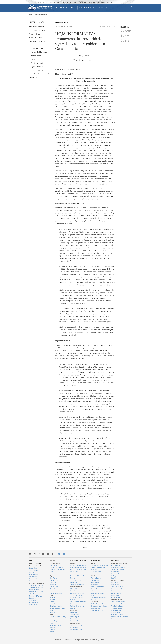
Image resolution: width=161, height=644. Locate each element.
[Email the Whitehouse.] (64, 554)
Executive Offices (76, 586)
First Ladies (115, 584)
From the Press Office (36, 583)
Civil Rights (53, 578)
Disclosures (33, 77)
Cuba (51, 572)
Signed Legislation (37, 67)
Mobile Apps (95, 569)
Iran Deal (52, 591)
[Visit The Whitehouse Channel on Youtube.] (48, 554)
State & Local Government (119, 617)
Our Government (117, 599)
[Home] (40, 10)
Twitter (126, 30)
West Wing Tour (116, 565)
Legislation (32, 59)
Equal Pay (53, 604)
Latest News (33, 568)
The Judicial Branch (117, 606)
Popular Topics (55, 563)
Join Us (93, 576)
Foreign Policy (54, 586)
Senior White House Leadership (76, 581)
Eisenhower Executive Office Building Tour (118, 568)
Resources (114, 619)
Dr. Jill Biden (74, 572)
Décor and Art (115, 574)
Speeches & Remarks (37, 30)
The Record (53, 565)
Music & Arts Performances (33, 580)
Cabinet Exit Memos (56, 567)
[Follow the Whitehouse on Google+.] (43, 554)
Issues (73, 8)
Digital (93, 563)
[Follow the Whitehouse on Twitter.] (30, 554)
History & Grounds (117, 580)
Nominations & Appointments (39, 74)
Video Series (115, 572)
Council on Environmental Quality (78, 603)
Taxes (52, 619)
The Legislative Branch (118, 604)
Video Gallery (33, 574)
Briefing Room (62, 8)
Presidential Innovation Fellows (98, 590)
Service (52, 612)
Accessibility (68, 640)
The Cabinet (74, 574)
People (72, 563)
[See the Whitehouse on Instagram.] (35, 554)
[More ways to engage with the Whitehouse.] (52, 554)
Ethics (52, 602)
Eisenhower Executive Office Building (118, 592)
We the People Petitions (98, 604)
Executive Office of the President (77, 577)
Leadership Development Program (98, 598)
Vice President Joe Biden (78, 567)
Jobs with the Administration (95, 581)
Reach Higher (74, 617)
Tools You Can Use (97, 574)
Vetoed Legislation (37, 70)
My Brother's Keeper (76, 619)
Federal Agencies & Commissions (117, 611)
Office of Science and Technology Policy (77, 594)
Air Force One (115, 597)
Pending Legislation (37, 63)
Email (126, 40)
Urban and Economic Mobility (56, 626)
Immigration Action (56, 593)
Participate (95, 561)
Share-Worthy (33, 570)
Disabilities (53, 599)
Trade (51, 623)
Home (31, 14)
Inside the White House (119, 563)
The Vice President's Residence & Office (117, 588)
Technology (53, 621)
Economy (53, 582)
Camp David (115, 595)
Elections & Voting (117, 614)
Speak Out (94, 602)
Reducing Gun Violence (57, 608)
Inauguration (74, 627)
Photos (31, 572)
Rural (51, 610)
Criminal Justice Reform (57, 569)
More (51, 595)
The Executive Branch (118, 602)
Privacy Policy (94, 640)
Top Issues (53, 576)
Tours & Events (96, 578)
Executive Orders (37, 48)
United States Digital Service (97, 594)
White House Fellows (97, 586)
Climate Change (55, 580)
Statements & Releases (37, 37)
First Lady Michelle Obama (78, 569)
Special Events (75, 623)
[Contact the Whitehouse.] (58, 554)
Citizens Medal (95, 608)
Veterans (52, 629)
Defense (52, 597)
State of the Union (76, 625)
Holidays (114, 576)
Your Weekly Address (36, 27)
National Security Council (78, 606)
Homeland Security (56, 606)
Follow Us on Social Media (99, 565)
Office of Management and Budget (78, 590)
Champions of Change (98, 610)
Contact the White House (99, 606)
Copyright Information (81, 640)
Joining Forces (75, 614)
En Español (57, 640)
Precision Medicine (76, 621)
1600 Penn (103, 8)
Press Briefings (34, 34)
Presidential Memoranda (39, 52)
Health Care (53, 589)
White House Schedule (37, 41)
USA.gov (104, 640)
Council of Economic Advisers (76, 598)
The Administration (87, 8)
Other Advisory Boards (77, 584)
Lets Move (73, 612)
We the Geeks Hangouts (98, 567)
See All (52, 574)
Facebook (126, 35)
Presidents (114, 582)
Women (52, 632)
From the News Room (36, 566)
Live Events (33, 576)
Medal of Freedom (76, 629)
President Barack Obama (78, 565)
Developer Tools (96, 572)
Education (53, 584)
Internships (94, 584)
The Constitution (116, 608)
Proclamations (36, 56)
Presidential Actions (36, 45)
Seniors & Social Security (58, 617)
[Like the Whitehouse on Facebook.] (39, 554)
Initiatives (73, 610)
